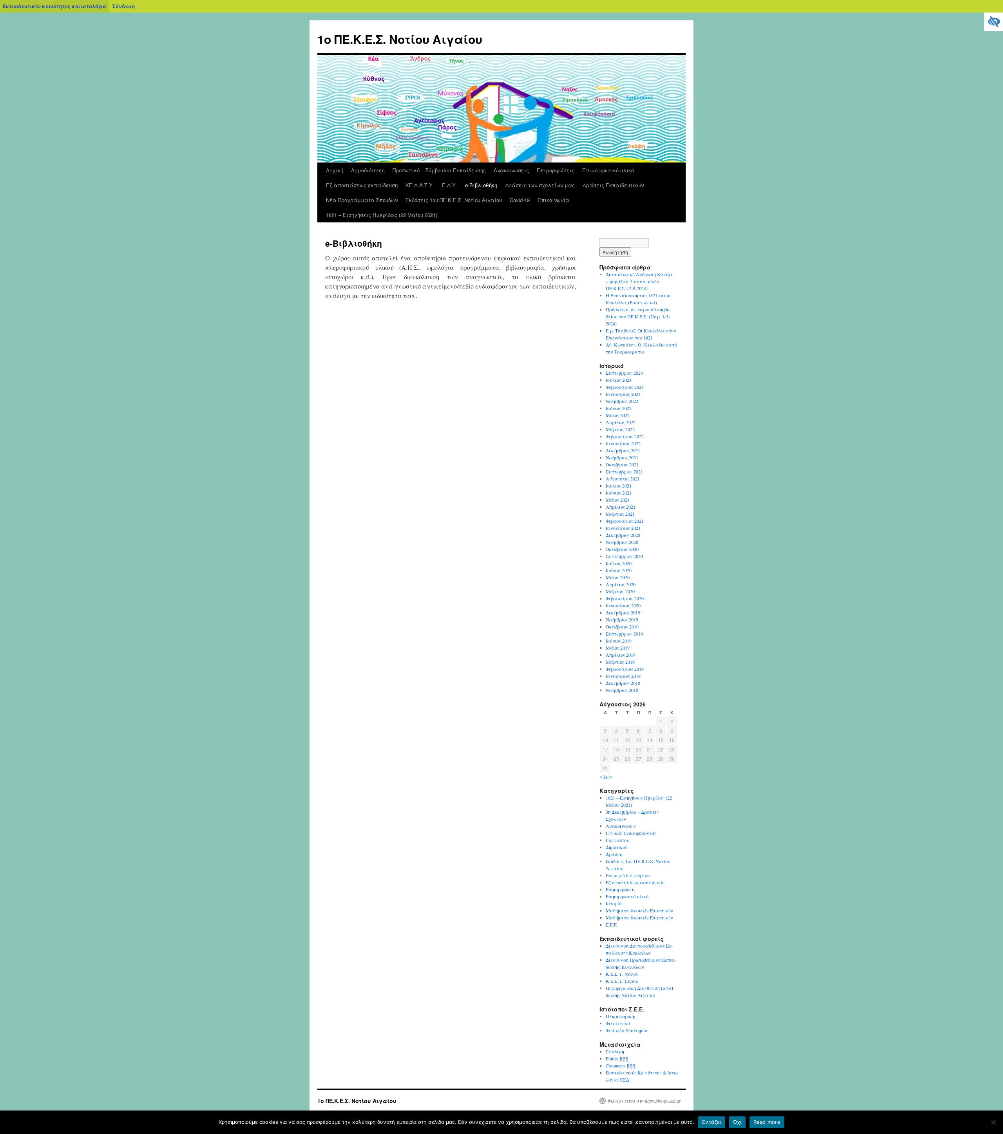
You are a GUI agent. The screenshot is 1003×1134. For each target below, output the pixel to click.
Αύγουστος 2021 (623, 478)
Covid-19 (520, 200)
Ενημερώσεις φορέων (628, 875)
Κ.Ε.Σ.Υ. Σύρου (622, 981)
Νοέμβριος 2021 (622, 457)
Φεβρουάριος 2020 (625, 598)
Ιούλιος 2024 (619, 380)
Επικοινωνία (553, 200)
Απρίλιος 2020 (620, 584)
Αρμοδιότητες (368, 170)
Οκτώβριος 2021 (622, 464)
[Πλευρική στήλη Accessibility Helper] (993, 22)
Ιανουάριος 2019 (623, 676)
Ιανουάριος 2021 (623, 528)
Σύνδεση (123, 6)
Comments (620, 1065)
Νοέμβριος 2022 (622, 401)
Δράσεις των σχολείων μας (540, 185)
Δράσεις (614, 854)
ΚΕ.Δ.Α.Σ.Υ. (420, 185)
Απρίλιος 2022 (620, 422)
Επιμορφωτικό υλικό (608, 170)
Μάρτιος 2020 (620, 591)
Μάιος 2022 (618, 415)
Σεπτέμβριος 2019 (624, 633)
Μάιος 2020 (618, 577)
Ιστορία (614, 903)
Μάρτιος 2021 (620, 514)
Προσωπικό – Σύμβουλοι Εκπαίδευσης (439, 170)
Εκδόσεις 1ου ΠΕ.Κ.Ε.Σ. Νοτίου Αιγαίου (454, 200)
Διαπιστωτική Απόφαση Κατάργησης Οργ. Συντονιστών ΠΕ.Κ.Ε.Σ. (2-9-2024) (639, 281)
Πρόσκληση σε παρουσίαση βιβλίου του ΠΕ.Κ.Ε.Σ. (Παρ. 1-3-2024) (638, 316)
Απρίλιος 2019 (620, 655)
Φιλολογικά (618, 1023)
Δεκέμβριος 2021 (623, 450)
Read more (766, 1122)
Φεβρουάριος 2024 (625, 387)
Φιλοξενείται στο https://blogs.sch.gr (644, 1101)
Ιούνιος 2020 (619, 570)
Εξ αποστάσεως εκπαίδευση (362, 185)
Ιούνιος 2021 (619, 492)
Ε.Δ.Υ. (449, 185)
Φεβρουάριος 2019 (625, 669)
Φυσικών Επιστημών (627, 1030)
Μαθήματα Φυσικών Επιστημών (639, 910)
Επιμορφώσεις (555, 170)
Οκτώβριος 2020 (622, 549)
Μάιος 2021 (618, 500)
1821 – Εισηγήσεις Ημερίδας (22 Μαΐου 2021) (381, 214)
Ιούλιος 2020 (619, 563)
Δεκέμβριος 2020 (623, 535)
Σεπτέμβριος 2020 (624, 556)
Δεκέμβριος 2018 (623, 683)
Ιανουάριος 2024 (623, 394)
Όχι (737, 1122)
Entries (617, 1058)
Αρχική (334, 170)
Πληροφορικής (621, 1016)
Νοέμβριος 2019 (622, 619)
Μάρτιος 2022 (620, 429)
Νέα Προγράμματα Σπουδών (362, 200)
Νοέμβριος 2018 (622, 690)
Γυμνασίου (617, 840)
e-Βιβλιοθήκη (481, 185)
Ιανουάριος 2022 (623, 443)
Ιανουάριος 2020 (623, 605)
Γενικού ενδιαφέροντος (631, 833)
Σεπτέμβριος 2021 (624, 471)
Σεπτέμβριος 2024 (624, 373)
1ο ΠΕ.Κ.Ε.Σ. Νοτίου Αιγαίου (399, 39)
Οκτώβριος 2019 (622, 626)
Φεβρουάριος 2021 (625, 521)
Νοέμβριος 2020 (622, 542)
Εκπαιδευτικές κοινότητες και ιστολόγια (54, 6)
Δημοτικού (617, 847)
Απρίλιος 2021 (620, 507)
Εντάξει (711, 1122)
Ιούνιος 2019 (619, 640)
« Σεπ (605, 776)
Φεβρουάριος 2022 (625, 436)
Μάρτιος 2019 (620, 662)
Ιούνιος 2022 (619, 408)
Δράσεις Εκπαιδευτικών (613, 185)
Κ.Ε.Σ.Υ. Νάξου (622, 974)
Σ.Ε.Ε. (612, 924)
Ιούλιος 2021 (619, 485)
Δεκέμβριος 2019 (623, 612)
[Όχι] (993, 1122)
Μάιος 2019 (618, 648)
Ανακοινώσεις (511, 170)
